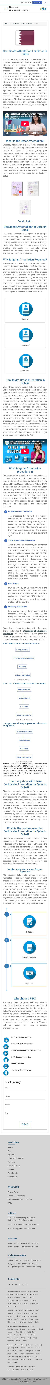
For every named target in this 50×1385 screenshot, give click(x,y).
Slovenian (38, 1359)
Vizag (39, 1267)
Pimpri (16, 1243)
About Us (11, 1155)
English (9, 1362)
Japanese (10, 1348)
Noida (21, 1267)
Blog (10, 1151)
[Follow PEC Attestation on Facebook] (9, 1284)
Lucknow (26, 1264)
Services (11, 1162)
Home (10, 1148)
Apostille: (10, 1310)
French (23, 1348)
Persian (29, 1356)
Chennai (18, 1260)
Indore (10, 1260)
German (23, 1345)
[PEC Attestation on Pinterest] (19, 1284)
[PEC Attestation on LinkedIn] (16, 1284)
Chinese (38, 1345)
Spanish (30, 1345)
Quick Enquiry (37, 2)
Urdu (35, 1356)
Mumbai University (27, 1369)
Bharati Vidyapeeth (13, 1369)
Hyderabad (27, 1247)
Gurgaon (11, 1264)
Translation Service (13, 1345)
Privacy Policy (13, 1192)
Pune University (29, 1366)
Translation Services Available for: (18, 1326)
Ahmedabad (25, 1243)
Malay (16, 1362)
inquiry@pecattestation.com (24, 1229)
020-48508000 (26, 2)
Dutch (38, 1354)
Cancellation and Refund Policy (20, 1199)
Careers (11, 1169)
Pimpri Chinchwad (33, 1291)
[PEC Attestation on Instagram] (23, 1284)
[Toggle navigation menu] (5, 9)
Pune (10, 1243)
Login (45, 2)
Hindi (8, 1351)
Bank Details (13, 1173)
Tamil (15, 1354)
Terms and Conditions (16, 1196)
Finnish (30, 1359)
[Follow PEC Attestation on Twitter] (13, 1284)
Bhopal (34, 1264)
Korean (38, 1348)
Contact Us (12, 1177)
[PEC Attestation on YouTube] (26, 1284)
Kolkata (26, 1260)
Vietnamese (29, 1354)
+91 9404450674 (20, 1224)
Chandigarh (35, 1260)
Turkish (20, 1351)
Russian (30, 1348)
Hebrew (23, 1359)
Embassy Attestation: (14, 1291)
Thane (35, 1247)
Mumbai (35, 1243)
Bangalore (18, 1247)
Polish (22, 1354)
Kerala (19, 1264)
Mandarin (15, 1359)
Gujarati (37, 1351)
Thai (8, 1356)
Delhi (10, 1247)
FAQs (10, 1203)
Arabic (17, 1348)
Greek (8, 1359)
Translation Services (16, 1158)
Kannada (22, 1356)
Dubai (15, 1267)
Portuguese (29, 1351)
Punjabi (9, 1354)
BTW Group (24, 1381)
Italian (14, 1351)
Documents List (14, 1166)
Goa (10, 1267)
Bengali (14, 1356)
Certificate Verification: (15, 1366)
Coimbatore (30, 1267)
